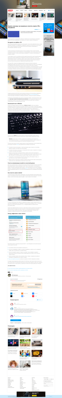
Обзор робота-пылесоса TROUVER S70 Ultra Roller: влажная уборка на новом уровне (19, 19)
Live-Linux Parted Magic (33, 94)
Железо (33, 379)
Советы (25, 10)
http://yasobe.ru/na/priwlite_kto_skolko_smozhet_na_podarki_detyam (22, 316)
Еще (44, 10)
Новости (21, 10)
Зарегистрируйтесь (18, 322)
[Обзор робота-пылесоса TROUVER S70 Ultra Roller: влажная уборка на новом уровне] (25, 331)
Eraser (18, 144)
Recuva (26, 168)
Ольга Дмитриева (15, 275)
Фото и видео (21, 386)
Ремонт (21, 380)
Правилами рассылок (30, 287)
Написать (40, 299)
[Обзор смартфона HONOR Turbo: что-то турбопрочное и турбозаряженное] (37, 331)
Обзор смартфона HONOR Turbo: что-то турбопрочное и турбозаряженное (27, 19)
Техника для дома (10, 386)
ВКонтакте (36, 293)
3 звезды (37, 29)
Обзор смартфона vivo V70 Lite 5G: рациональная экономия (11, 19)
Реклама (33, 384)
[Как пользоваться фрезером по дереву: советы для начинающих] (37, 361)
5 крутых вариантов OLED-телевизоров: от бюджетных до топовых (50, 19)
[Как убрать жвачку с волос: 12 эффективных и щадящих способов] (13, 364)
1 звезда (35, 29)
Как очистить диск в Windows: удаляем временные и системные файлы (20, 268)
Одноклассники (26, 293)
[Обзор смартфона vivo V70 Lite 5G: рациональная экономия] (13, 331)
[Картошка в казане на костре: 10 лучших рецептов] (37, 353)
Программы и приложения (11, 387)
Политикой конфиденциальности (36, 287)
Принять (51, 396)
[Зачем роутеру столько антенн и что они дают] (37, 342)
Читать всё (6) (16, 320)
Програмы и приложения (23, 387)
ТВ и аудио (9, 385)
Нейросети (35, 10)
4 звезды (38, 29)
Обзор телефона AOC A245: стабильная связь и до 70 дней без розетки (42, 19)
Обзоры (17, 10)
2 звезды (36, 29)
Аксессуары (9, 384)
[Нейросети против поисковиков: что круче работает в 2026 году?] (13, 342)
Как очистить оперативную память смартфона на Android (18, 270)
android (11, 272)
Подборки (30, 10)
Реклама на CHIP (45, 56)
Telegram (14, 293)
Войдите (11, 322)
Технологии (41, 10)
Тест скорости (34, 383)
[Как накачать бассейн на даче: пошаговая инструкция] (25, 353)
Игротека (33, 377)
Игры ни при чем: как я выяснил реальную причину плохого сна (35, 19)
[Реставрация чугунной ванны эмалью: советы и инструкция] (13, 351)
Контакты (53, 56)
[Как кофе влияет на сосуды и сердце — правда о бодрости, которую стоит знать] (25, 364)
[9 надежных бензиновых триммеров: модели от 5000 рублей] (25, 342)
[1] (10, 280)
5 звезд (39, 29)
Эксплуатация (21, 379)
